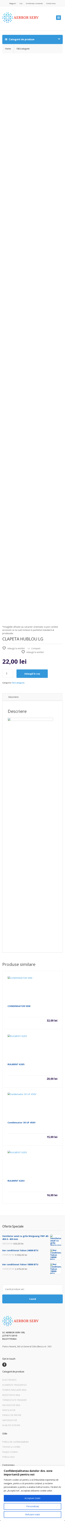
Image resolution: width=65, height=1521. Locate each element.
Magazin (12, 3)
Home (8, 48)
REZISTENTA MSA (11, 1395)
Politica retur (8, 1456)
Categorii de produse (21, 39)
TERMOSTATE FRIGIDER (14, 1400)
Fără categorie (18, 682)
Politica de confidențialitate (15, 1441)
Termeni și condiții (11, 1446)
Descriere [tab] (13, 696)
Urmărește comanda (34, 3)
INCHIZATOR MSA (11, 1405)
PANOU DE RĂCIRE (11, 1415)
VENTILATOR (8, 1410)
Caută (32, 1298)
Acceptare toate (32, 1498)
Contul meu (51, 3)
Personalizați (32, 1506)
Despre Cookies (10, 1451)
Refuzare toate (32, 1514)
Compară (35, 648)
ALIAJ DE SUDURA (11, 1425)
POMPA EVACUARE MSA (14, 1389)
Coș (21, 3)
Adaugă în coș (32, 673)
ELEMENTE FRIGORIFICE (14, 1384)
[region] (32, 1493)
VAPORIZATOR (9, 1420)
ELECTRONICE (9, 1379)
